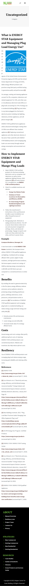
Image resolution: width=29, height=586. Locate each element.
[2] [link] (15, 108)
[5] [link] (13, 180)
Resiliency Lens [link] (10, 519)
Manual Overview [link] (10, 516)
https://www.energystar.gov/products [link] (12, 436)
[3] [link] (11, 119)
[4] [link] (9, 132)
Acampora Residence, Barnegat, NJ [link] (12, 242)
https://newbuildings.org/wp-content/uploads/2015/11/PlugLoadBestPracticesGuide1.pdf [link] (14, 423)
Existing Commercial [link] (11, 543)
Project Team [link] (9, 522)
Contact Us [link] (8, 525)
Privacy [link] (7, 528)
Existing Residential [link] (11, 549)
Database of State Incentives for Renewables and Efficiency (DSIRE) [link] (17, 197)
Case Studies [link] (9, 558)
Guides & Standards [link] (11, 562)
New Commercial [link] (10, 540)
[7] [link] (8, 311)
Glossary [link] (8, 565)
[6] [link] (9, 300)
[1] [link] (25, 90)
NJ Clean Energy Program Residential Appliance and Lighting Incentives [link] (17, 204)
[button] (25, 4)
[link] (7, 3)
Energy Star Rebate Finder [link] (17, 192)
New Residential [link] (10, 546)
